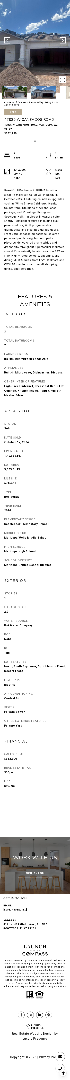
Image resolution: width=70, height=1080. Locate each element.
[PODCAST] (48, 1015)
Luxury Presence (35, 1038)
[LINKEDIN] (39, 1015)
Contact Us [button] (35, 873)
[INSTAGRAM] (30, 1015)
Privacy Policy (49, 1057)
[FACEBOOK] (21, 1015)
